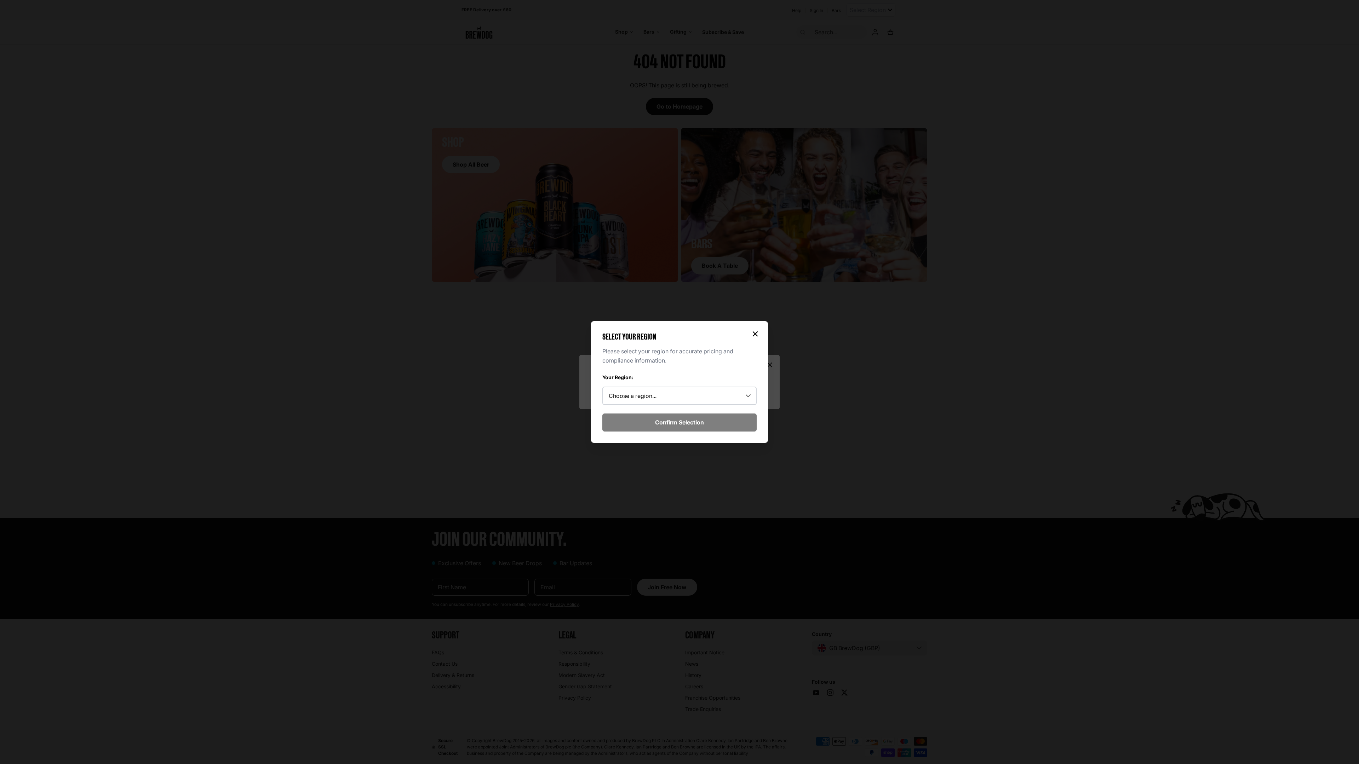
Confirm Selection (679, 422)
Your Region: (617, 377)
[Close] (755, 334)
